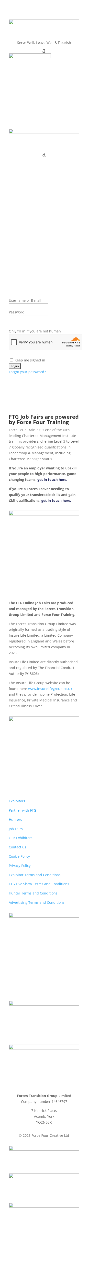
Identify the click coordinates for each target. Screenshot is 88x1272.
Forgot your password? (27, 371)
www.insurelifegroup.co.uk (50, 688)
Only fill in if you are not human (35, 331)
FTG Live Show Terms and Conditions (39, 884)
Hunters (15, 819)
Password (16, 312)
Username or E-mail (25, 300)
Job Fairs (16, 828)
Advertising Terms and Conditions (37, 902)
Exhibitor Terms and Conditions (35, 875)
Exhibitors (17, 801)
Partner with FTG (22, 810)
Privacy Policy (20, 865)
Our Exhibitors (21, 837)
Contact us (17, 847)
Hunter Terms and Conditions (33, 893)
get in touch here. (52, 479)
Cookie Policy (19, 856)
